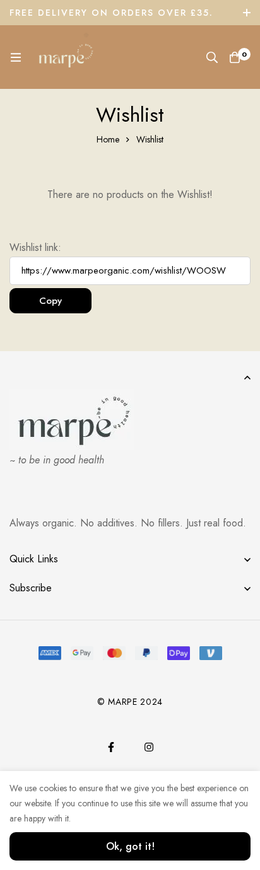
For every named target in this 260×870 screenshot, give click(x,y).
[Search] (212, 57)
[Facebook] (111, 747)
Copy (50, 301)
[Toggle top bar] (247, 12)
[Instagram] (149, 747)
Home (108, 139)
